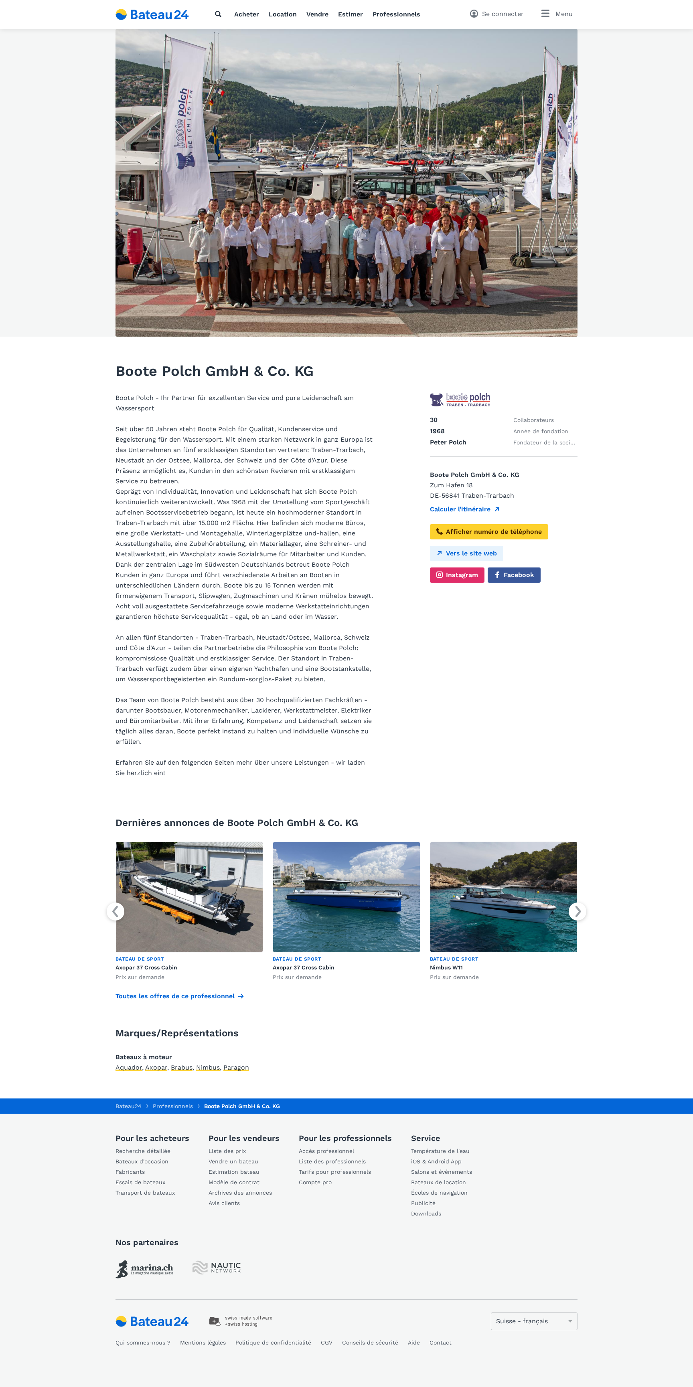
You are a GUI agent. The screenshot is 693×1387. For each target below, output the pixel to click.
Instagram (462, 575)
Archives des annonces (240, 1192)
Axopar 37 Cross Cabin (146, 967)
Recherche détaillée (143, 1151)
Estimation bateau (234, 1172)
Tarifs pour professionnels (335, 1172)
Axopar (156, 1067)
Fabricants (130, 1172)
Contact (441, 1342)
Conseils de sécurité (370, 1342)
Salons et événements (441, 1172)
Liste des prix (227, 1151)
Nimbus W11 (446, 967)
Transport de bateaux (145, 1192)
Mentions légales (203, 1342)
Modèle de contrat (234, 1182)
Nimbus (208, 1067)
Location (283, 14)
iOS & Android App (436, 1161)
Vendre (317, 14)
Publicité (423, 1203)
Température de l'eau (440, 1151)
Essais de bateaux (140, 1182)
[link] (189, 911)
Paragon (236, 1067)
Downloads (426, 1213)
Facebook (519, 575)
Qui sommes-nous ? (143, 1342)
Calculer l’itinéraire (460, 509)
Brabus (181, 1067)
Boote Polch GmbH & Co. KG (242, 1106)
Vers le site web (471, 553)
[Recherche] (220, 14)
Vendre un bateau (233, 1161)
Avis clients (224, 1203)
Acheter (246, 14)
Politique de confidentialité (273, 1342)
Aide (414, 1342)
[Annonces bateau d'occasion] (152, 14)
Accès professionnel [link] (326, 1151)
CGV (326, 1342)
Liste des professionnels (332, 1161)
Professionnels (396, 14)
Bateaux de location (438, 1182)
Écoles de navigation (439, 1192)
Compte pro (315, 1182)
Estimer (350, 14)
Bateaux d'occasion (142, 1161)
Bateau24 (129, 1106)
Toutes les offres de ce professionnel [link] (175, 996)
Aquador (129, 1067)
